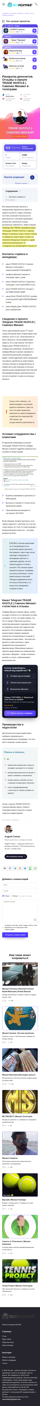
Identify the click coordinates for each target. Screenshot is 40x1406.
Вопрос (15, 896)
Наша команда (7, 1345)
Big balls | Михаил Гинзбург (14, 1200)
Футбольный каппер (17, 58)
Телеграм (34, 31)
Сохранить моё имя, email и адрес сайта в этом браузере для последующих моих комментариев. (21, 927)
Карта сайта (6, 1339)
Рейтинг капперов (8, 1357)
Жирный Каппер (15, 51)
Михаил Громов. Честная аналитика (18, 1033)
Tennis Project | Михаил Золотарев (17, 1286)
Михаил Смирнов (10, 1158)
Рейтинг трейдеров (9, 1360)
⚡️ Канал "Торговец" (17, 40)
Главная (5, 13)
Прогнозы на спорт (16, 66)
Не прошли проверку (16, 13)
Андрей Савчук (10, 96)
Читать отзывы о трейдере (21, 713)
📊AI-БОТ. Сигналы (17, 29)
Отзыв (7, 896)
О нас (4, 1336)
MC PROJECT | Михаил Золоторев (17, 1116)
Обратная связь (8, 1342)
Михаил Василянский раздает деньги (18, 1075)
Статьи (4, 1363)
